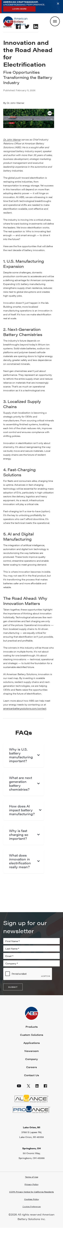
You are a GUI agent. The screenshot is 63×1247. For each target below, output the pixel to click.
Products (32, 1027)
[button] (31, 1206)
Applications (31, 1043)
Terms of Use (31, 1176)
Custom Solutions (31, 1035)
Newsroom (31, 1051)
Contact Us (31, 1075)
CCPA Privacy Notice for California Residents (31, 1191)
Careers (31, 1067)
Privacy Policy (31, 1184)
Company (31, 1059)
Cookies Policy (31, 1199)
